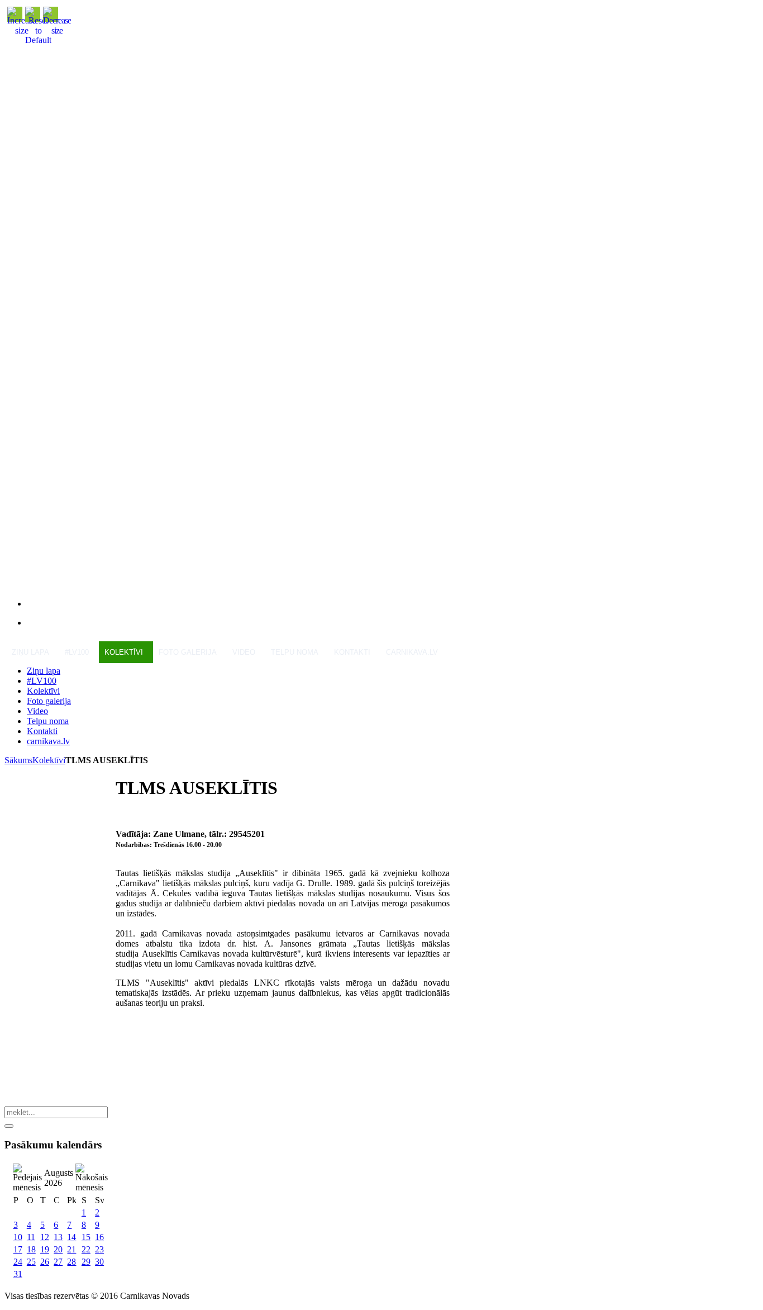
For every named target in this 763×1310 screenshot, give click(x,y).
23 (99, 1249)
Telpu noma (294, 652)
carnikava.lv (412, 652)
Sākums (18, 760)
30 (99, 1261)
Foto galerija (188, 652)
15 (86, 1237)
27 (58, 1261)
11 (31, 1237)
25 (31, 1261)
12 (44, 1237)
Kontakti (352, 652)
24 (17, 1261)
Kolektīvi (123, 652)
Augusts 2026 (58, 1178)
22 (86, 1249)
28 (71, 1261)
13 (58, 1237)
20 (58, 1249)
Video (243, 652)
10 (17, 1237)
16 (99, 1237)
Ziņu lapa (30, 652)
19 (44, 1249)
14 (71, 1237)
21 (71, 1249)
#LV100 (77, 652)
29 (86, 1261)
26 (44, 1261)
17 (17, 1249)
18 (31, 1249)
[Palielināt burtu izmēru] (21, 30)
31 (17, 1274)
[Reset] (8, 1126)
